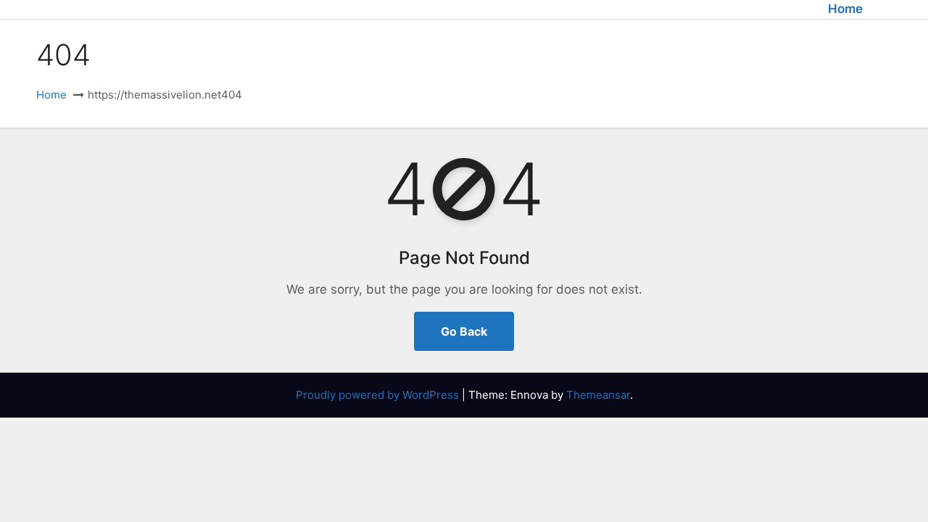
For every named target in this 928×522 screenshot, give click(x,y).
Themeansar (598, 395)
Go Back (464, 331)
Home (845, 8)
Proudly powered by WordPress (379, 395)
